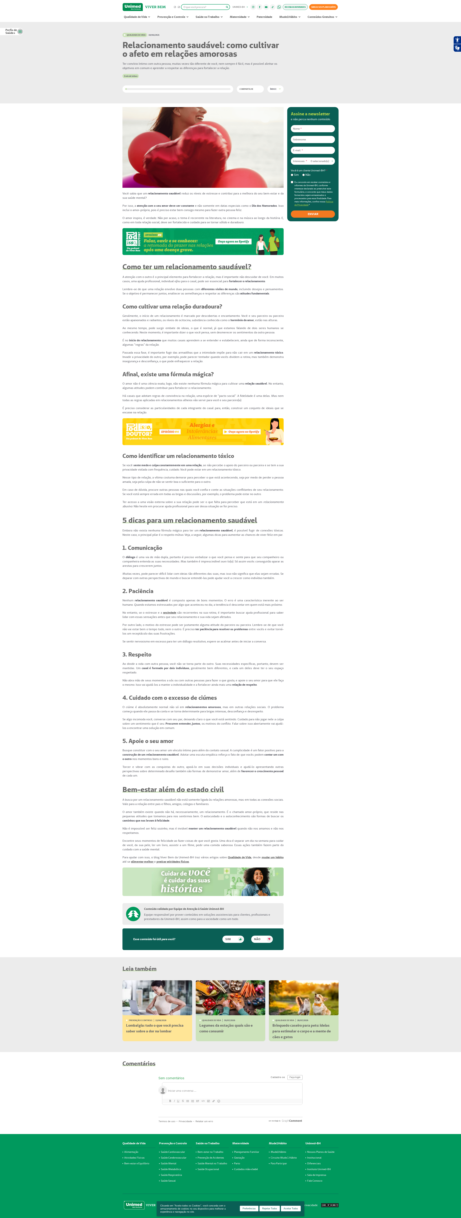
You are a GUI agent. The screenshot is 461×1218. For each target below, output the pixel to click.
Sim (228, 939)
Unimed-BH (132, 7)
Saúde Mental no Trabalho (212, 1163)
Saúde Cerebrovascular (173, 1157)
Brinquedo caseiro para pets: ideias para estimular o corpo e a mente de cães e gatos (301, 1031)
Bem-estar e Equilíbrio (136, 1163)
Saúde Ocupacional (208, 1169)
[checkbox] (313, 175)
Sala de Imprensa (316, 1175)
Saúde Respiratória (171, 1175)
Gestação (239, 1157)
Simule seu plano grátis (323, 7)
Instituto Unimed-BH (319, 1169)
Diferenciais (314, 1163)
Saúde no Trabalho (207, 17)
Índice (273, 89)
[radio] (295, 175)
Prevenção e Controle (171, 17)
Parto (237, 1163)
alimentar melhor (142, 862)
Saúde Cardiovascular (173, 1151)
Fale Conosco (314, 1180)
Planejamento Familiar (246, 1151)
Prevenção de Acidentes (211, 1157)
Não (257, 939)
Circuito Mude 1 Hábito (284, 1157)
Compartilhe (246, 89)
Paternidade (264, 17)
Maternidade (238, 17)
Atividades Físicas (134, 1157)
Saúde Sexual (168, 1180)
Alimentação (131, 1151)
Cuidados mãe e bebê (246, 1169)
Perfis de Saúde (11, 31)
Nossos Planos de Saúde (320, 1151)
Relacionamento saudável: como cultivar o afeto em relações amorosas (200, 49)
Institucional (314, 1157)
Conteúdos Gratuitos (321, 17)
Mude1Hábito (288, 17)
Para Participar (279, 1163)
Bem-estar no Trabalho (210, 1151)
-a (175, 7)
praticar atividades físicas (172, 862)
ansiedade (169, 612)
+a (179, 7)
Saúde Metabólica (171, 1169)
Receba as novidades (295, 7)
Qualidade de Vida (135, 17)
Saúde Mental (168, 1163)
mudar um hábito (273, 857)
